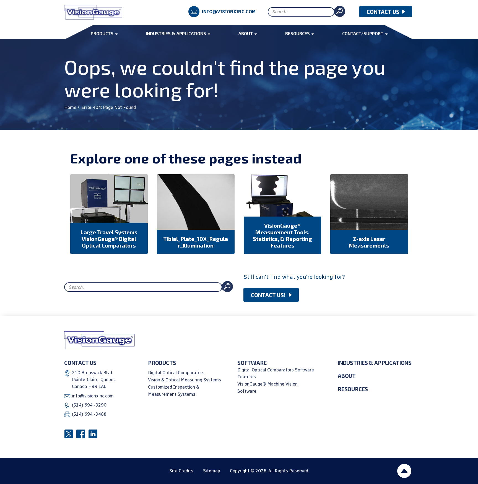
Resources (353, 389)
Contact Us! (268, 295)
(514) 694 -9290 (89, 405)
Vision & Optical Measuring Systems (184, 379)
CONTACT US (383, 11)
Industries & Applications (375, 362)
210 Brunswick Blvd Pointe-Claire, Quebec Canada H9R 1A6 (94, 379)
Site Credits (181, 470)
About (347, 375)
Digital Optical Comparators (176, 372)
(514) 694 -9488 (89, 414)
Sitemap (211, 470)
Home (70, 107)
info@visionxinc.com (228, 11)
